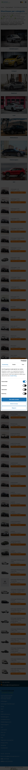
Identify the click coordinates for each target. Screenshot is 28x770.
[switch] (25, 386)
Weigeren (14, 408)
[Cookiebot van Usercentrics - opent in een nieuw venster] (21, 361)
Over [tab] (23, 364)
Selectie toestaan (14, 403)
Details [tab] (14, 364)
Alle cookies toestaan (14, 399)
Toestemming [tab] (5, 364)
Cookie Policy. (13, 375)
